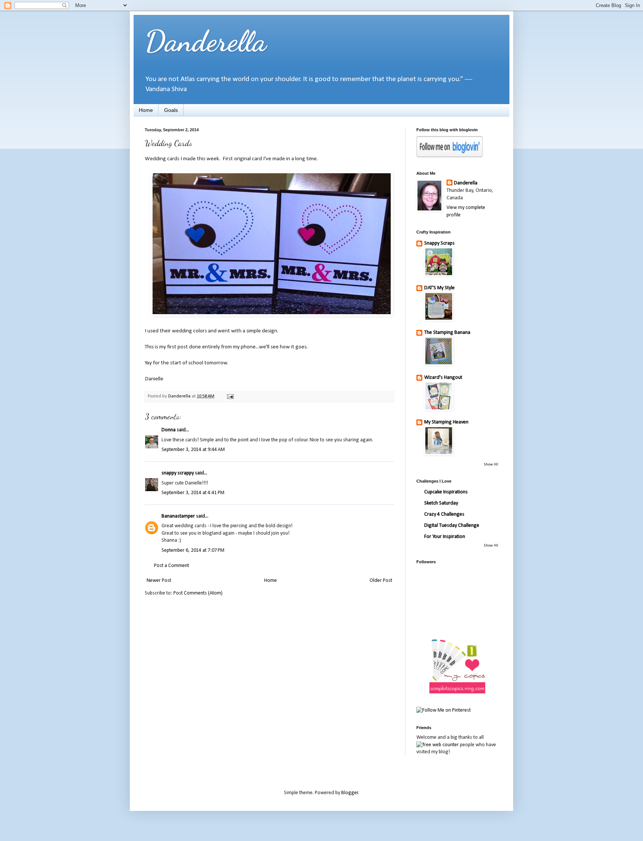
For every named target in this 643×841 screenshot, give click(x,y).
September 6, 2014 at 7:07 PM (192, 550)
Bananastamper (178, 516)
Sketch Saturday (441, 503)
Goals (171, 110)
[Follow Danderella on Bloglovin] (449, 156)
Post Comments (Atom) (198, 593)
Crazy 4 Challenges (444, 514)
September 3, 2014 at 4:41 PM (192, 493)
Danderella (205, 41)
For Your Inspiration (444, 536)
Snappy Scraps (439, 243)
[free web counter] (437, 745)
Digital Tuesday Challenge (451, 525)
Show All (491, 465)
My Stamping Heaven (446, 422)
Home (146, 110)
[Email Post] (230, 396)
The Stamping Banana (447, 332)
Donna (168, 430)
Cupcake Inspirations (446, 492)
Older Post (381, 580)
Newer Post (159, 580)
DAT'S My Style (439, 288)
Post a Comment (171, 565)
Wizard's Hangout (443, 377)
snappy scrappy (177, 473)
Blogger (349, 793)
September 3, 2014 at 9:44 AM (193, 449)
